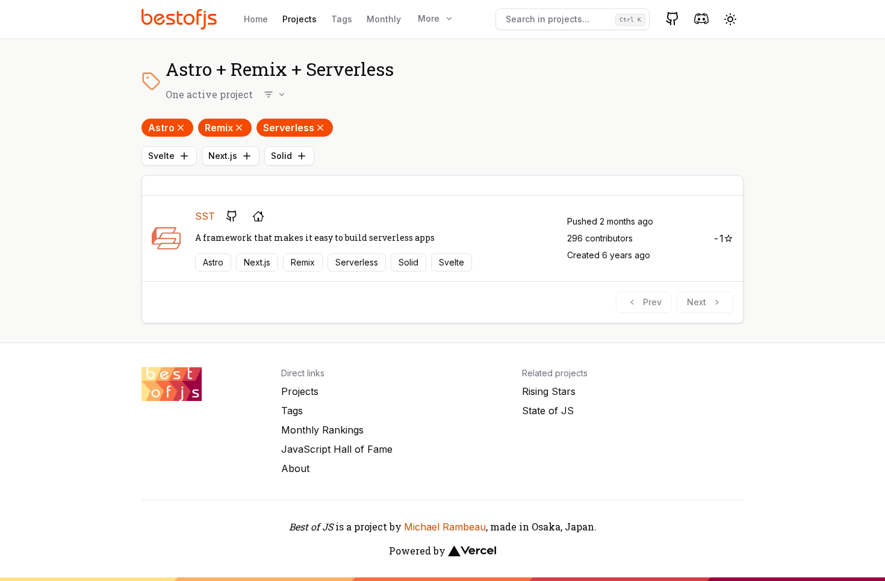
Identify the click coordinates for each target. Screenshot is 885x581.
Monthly (384, 19)
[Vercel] (472, 550)
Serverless (288, 128)
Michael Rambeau (445, 527)
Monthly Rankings (322, 430)
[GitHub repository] (232, 216)
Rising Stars (549, 391)
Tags (341, 19)
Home (256, 19)
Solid (281, 156)
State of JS (548, 411)
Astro (161, 128)
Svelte (161, 156)
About (295, 468)
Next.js (222, 156)
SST (205, 216)
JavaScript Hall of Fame (337, 449)
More (428, 18)
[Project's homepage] (258, 216)
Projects (299, 19)
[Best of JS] (180, 19)
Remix (219, 128)
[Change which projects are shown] (275, 94)
